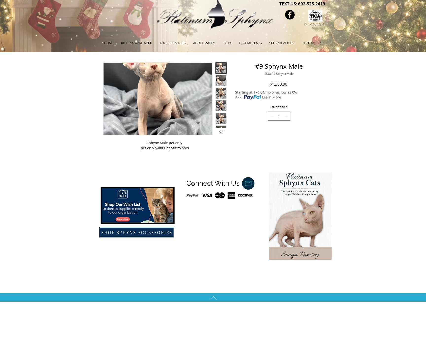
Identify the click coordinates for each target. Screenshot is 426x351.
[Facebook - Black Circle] (290, 15)
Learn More (271, 97)
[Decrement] (271, 116)
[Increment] (287, 116)
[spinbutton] (279, 116)
